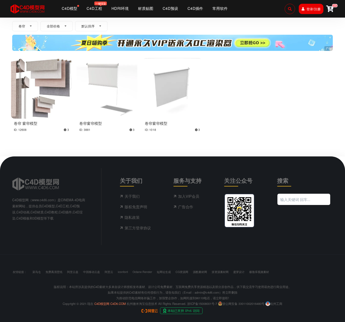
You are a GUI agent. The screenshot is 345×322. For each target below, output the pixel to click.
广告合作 (185, 206)
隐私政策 (132, 217)
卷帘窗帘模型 (90, 123)
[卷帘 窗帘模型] (41, 87)
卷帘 (22, 26)
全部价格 (53, 26)
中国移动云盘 (91, 272)
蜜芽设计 (239, 272)
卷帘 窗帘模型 (25, 123)
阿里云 (109, 272)
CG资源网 (182, 272)
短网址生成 (164, 272)
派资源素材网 (220, 272)
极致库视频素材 (259, 272)
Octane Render (142, 272)
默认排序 (88, 26)
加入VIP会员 (188, 196)
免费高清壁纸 (54, 272)
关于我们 (132, 196)
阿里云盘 (72, 272)
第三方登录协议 (138, 228)
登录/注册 (314, 9)
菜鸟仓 (36, 272)
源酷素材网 (200, 272)
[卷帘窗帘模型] (107, 87)
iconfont (123, 272)
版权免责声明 (136, 206)
